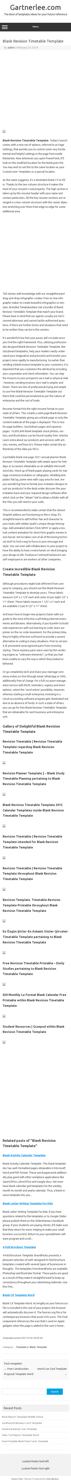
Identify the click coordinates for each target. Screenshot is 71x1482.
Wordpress (53, 1478)
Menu (36, 26)
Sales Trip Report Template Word (20, 1435)
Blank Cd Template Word (18, 1295)
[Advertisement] (35, 89)
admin (11, 47)
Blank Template (38, 1347)
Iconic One (17, 1478)
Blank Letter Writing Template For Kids (28, 1203)
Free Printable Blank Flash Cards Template (25, 1441)
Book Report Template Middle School (22, 1416)
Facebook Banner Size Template (19, 1429)
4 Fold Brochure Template (19, 1247)
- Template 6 (21, 1347)
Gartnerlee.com (35, 7)
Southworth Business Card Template (22, 1423)
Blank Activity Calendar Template (24, 1155)
